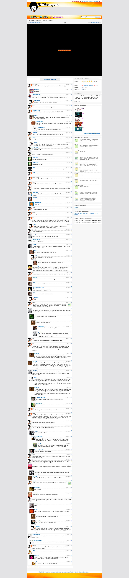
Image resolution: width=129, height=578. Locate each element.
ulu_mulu (38, 321)
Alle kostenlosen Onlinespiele (92, 133)
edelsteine (77, 213)
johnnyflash (35, 157)
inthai (34, 172)
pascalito (38, 520)
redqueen (35, 132)
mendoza (35, 277)
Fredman (36, 297)
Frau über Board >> (95, 22)
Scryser (37, 255)
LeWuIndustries (36, 94)
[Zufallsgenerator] (65, 23)
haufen (36, 503)
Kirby (35, 377)
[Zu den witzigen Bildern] (44, 18)
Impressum (47, 571)
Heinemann (35, 493)
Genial (35, 115)
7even (34, 282)
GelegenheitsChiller (40, 397)
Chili (35, 224)
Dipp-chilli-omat (36, 110)
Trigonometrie (39, 121)
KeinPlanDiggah (36, 534)
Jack (34, 550)
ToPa (35, 315)
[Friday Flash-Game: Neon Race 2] (78, 116)
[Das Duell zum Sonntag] (78, 111)
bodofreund (37, 487)
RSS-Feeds (41, 571)
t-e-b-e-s (36, 250)
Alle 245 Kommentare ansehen (34, 567)
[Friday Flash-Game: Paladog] (78, 121)
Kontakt (76, 571)
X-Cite (34, 137)
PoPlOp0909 (35, 147)
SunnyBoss (35, 192)
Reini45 (39, 443)
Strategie (76, 207)
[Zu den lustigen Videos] (34, 18)
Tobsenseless (39, 436)
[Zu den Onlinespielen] (56, 18)
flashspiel (92, 213)
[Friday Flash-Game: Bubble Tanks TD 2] (78, 131)
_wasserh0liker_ (38, 202)
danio (34, 167)
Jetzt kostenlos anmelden (87, 1)
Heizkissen (36, 89)
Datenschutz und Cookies (68, 571)
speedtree (35, 234)
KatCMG (36, 471)
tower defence (86, 213)
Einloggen (96, 1)
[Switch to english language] (99, 1)
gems (81, 213)
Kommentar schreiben (50, 79)
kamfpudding (36, 266)
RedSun (36, 509)
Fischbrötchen (41, 127)
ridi (33, 465)
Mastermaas (37, 100)
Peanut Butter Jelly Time (38, 287)
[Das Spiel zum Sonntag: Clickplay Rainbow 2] (78, 126)
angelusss (35, 197)
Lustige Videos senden (84, 571)
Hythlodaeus (41, 326)
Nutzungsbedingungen (56, 571)
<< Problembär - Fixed (35, 22)
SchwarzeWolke (36, 239)
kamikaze (36, 555)
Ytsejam (34, 244)
